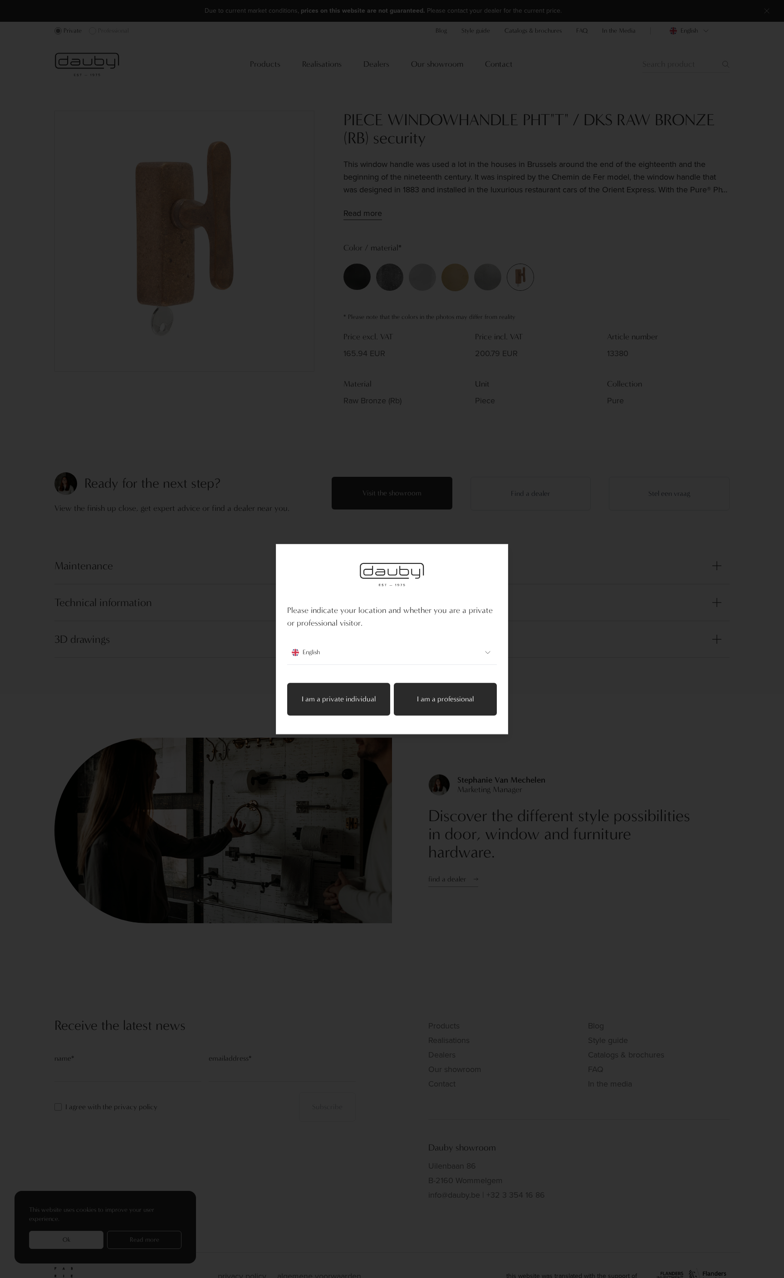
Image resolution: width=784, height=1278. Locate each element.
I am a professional (445, 699)
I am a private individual (339, 699)
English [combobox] (311, 652)
